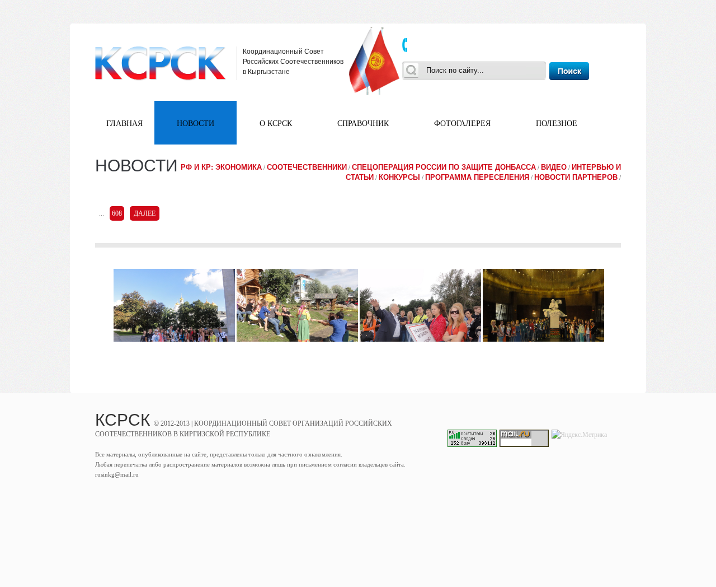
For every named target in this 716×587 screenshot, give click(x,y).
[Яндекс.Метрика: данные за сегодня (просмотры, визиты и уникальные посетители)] (579, 435)
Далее (145, 213)
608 (117, 213)
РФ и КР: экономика (221, 167)
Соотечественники (307, 167)
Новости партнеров (576, 177)
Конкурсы (399, 177)
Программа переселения (477, 177)
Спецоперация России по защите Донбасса (444, 167)
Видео (554, 167)
